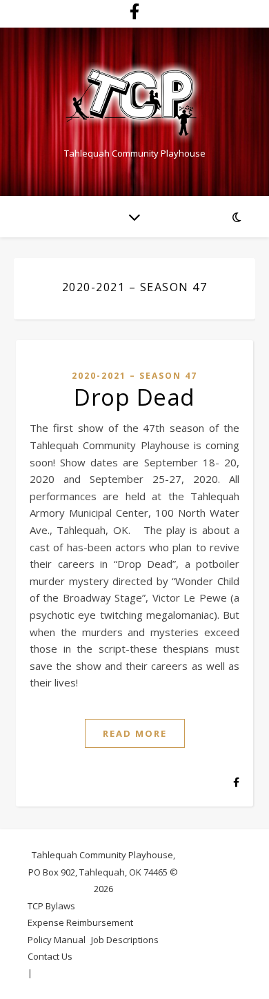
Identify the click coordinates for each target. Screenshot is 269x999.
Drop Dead (134, 397)
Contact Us (50, 956)
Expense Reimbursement (80, 922)
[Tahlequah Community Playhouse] (134, 103)
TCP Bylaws (51, 906)
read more (135, 733)
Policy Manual (57, 939)
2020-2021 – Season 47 (134, 376)
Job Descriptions (125, 939)
